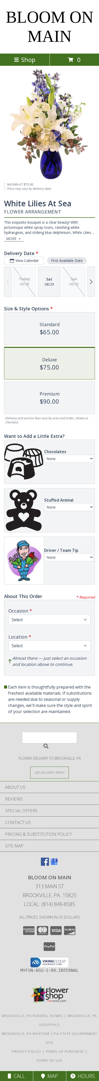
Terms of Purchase (64, 1051)
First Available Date (67, 260)
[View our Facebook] (45, 864)
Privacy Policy (26, 1051)
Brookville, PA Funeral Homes (32, 1015)
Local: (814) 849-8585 (49, 904)
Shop (28, 59)
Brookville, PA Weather (26, 1033)
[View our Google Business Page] (54, 864)
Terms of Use (49, 1060)
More (11, 238)
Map (51, 1076)
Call (18, 1076)
